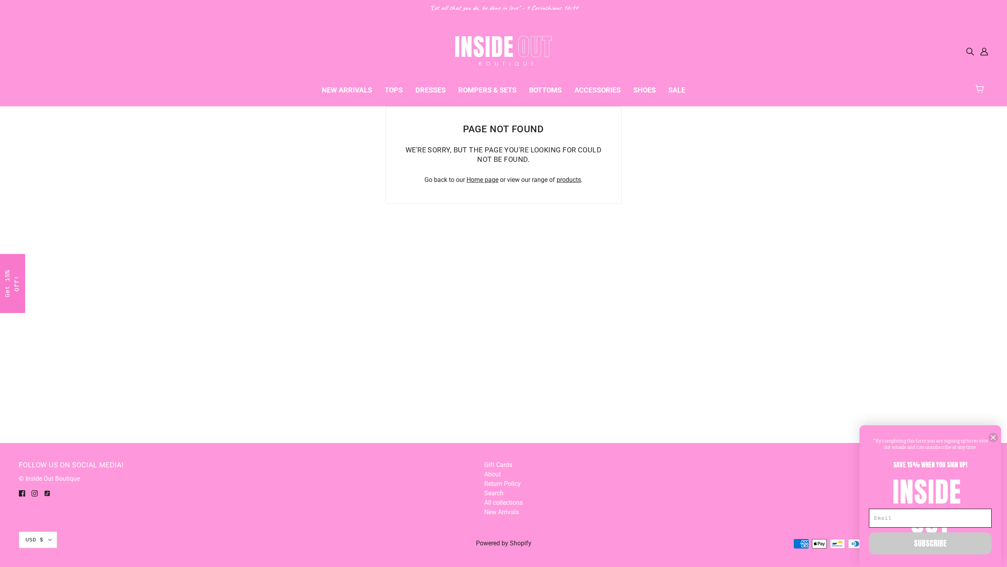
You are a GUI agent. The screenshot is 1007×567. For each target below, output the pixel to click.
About (492, 474)
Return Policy (502, 483)
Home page (482, 179)
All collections (503, 502)
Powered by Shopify (503, 543)
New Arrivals (501, 512)
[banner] (503, 50)
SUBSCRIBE (930, 543)
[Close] (993, 437)
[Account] (984, 51)
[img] (970, 51)
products (569, 179)
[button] (12, 283)
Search (494, 493)
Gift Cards (498, 465)
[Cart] (983, 88)
